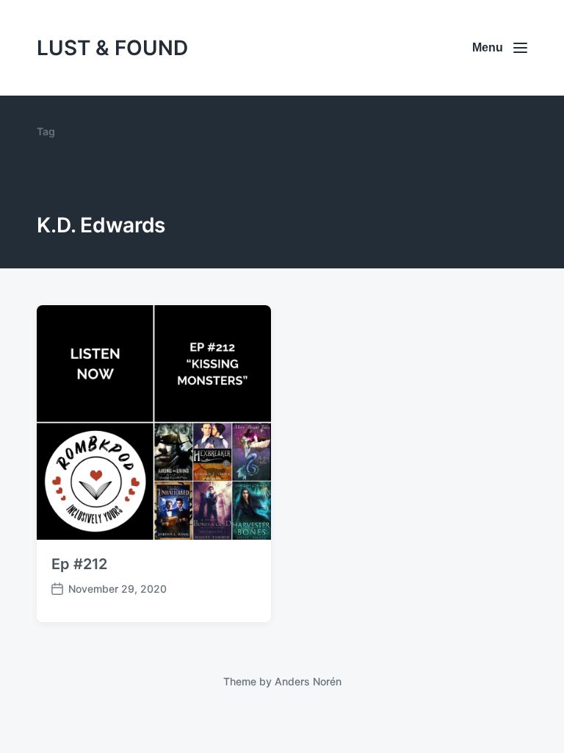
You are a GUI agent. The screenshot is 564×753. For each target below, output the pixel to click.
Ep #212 (79, 564)
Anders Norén (308, 681)
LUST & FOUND (112, 47)
